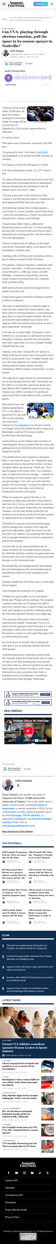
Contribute (40, 4)
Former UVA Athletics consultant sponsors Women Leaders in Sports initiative (24, 1047)
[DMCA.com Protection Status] (28, 1237)
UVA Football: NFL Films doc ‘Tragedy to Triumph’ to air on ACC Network (41, 855)
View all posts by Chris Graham (17, 831)
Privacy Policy (12, 1217)
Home (4, 19)
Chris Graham (11, 861)
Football (8, 1061)
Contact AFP (11, 1180)
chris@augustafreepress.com (18, 826)
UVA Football (9, 28)
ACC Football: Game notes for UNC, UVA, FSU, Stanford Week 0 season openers (20, 1130)
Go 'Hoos (7, 1040)
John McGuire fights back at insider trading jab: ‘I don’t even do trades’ (20, 1097)
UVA (17, 128)
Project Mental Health (16, 1210)
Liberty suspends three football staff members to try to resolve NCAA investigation (20, 1066)
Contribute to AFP (14, 1195)
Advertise (10, 1188)
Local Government (12, 1108)
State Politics (10, 1093)
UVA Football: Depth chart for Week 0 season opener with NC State (14, 913)
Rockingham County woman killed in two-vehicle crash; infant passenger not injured (20, 1082)
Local (6, 1077)
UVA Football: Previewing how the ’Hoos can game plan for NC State (14, 855)
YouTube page (14, 815)
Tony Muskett (21, 425)
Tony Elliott (42, 152)
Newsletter (10, 1202)
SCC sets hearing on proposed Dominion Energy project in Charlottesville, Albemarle (17, 1114)
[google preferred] (14, 64)
